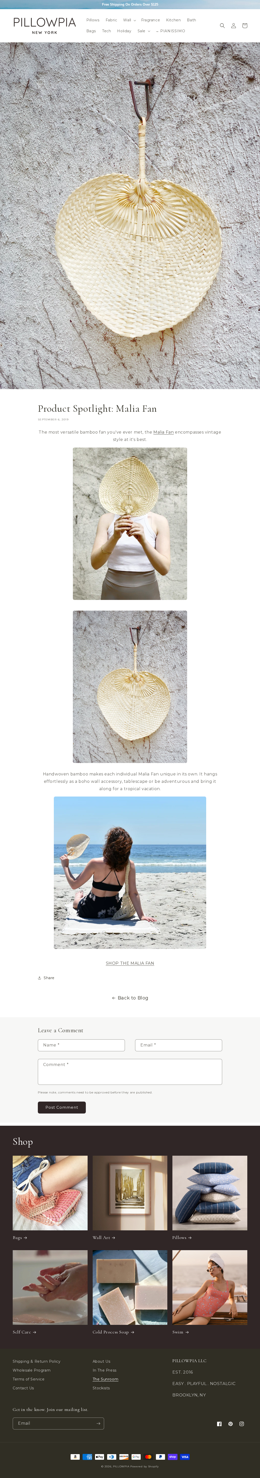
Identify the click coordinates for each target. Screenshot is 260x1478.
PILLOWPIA (121, 1466)
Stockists (101, 1388)
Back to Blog (133, 998)
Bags (17, 1237)
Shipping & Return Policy (36, 1361)
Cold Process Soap (111, 1332)
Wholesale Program (32, 1370)
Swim (177, 1332)
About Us (101, 1361)
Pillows (179, 1237)
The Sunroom (106, 1379)
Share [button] (49, 978)
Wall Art (101, 1237)
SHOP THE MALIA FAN (130, 963)
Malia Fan (163, 432)
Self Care (22, 1332)
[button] (129, 20)
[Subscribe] (98, 1423)
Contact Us (23, 1388)
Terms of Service (29, 1379)
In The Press (105, 1370)
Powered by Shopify (144, 1466)
